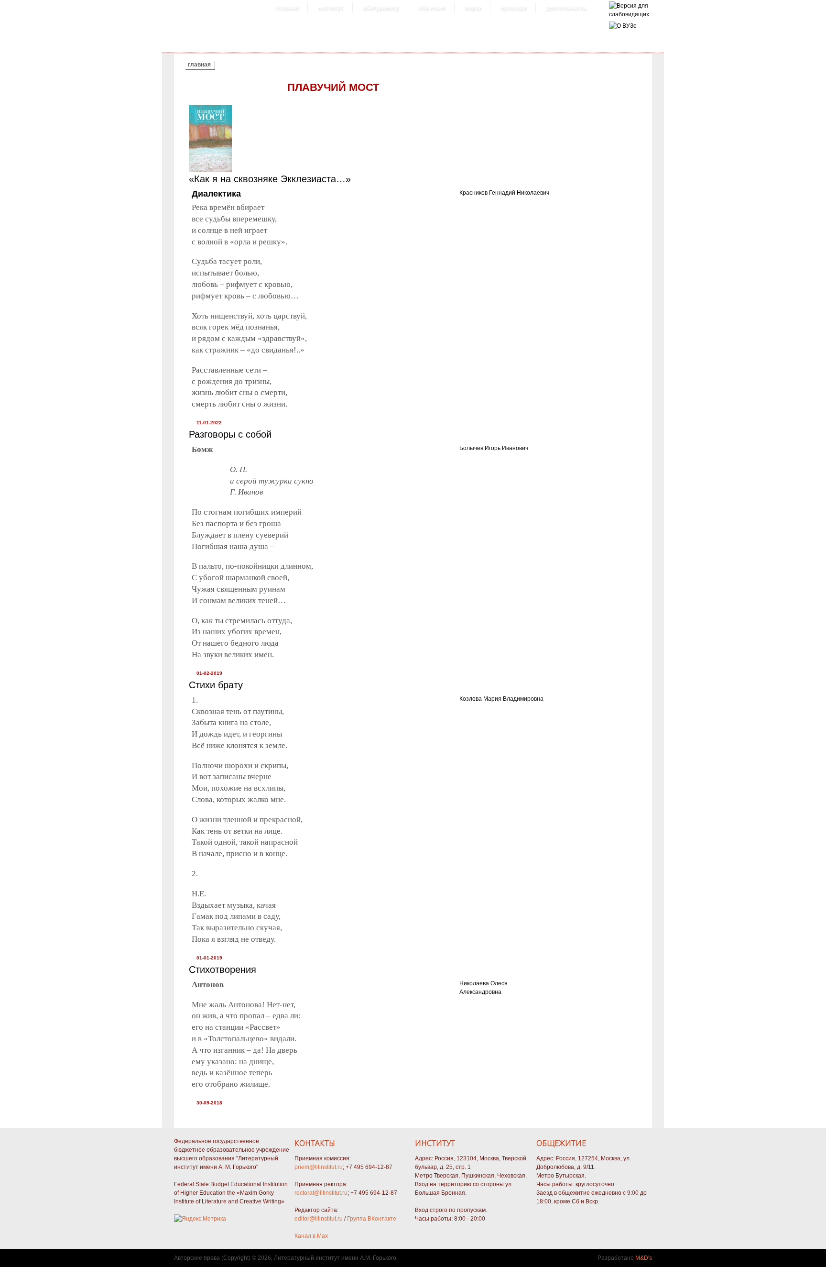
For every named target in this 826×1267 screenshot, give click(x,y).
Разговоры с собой (230, 434)
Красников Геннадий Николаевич (504, 192)
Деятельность (565, 7)
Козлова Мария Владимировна (501, 698)
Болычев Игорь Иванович (493, 448)
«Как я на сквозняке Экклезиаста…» (270, 179)
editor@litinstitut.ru (318, 1218)
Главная (286, 7)
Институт (330, 7)
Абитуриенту (380, 7)
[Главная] (629, 14)
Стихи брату (216, 685)
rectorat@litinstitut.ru (321, 1193)
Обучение (431, 7)
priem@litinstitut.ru (318, 1167)
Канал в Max (311, 1236)
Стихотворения (222, 969)
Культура (513, 7)
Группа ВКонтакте (371, 1218)
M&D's (643, 1258)
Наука (472, 7)
